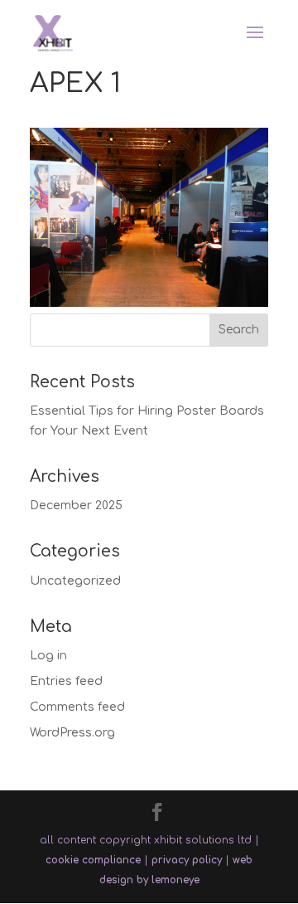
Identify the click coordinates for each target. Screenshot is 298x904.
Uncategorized (75, 581)
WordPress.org (72, 733)
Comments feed (77, 707)
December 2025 (76, 505)
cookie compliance (93, 860)
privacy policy (186, 860)
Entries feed (66, 681)
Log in (48, 655)
